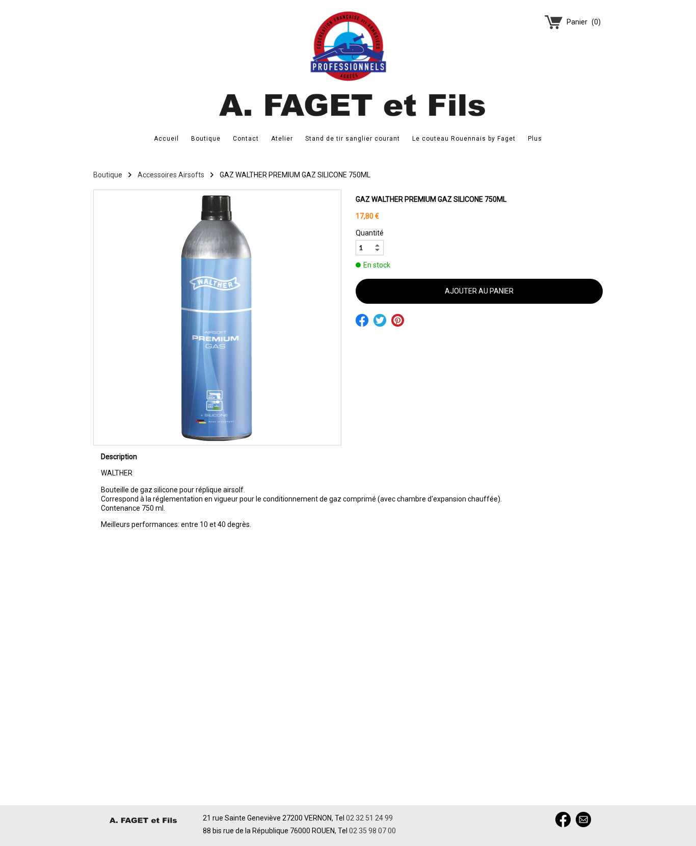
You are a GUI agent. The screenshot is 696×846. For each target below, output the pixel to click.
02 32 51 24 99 (369, 818)
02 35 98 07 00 (372, 831)
